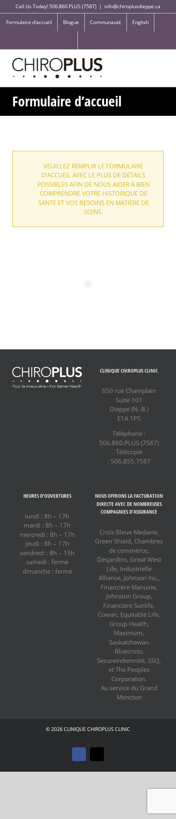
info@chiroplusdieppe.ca (132, 6)
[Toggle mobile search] (145, 62)
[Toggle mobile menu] (160, 62)
